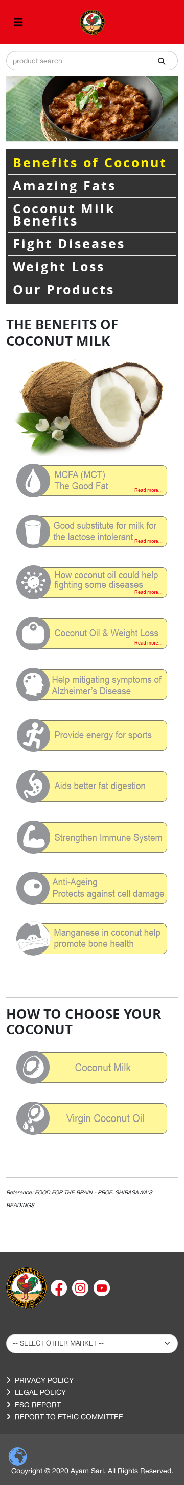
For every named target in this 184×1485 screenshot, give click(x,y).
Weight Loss (59, 267)
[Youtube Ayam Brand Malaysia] (101, 1287)
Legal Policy (40, 1392)
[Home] (26, 1287)
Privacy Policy (44, 1380)
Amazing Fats (64, 186)
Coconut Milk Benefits (64, 215)
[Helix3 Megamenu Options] (18, 22)
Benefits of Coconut (90, 163)
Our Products (63, 290)
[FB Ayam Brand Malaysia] (60, 1287)
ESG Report (38, 1404)
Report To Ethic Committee (69, 1417)
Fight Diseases (69, 244)
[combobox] (92, 60)
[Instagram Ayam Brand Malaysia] (81, 1287)
